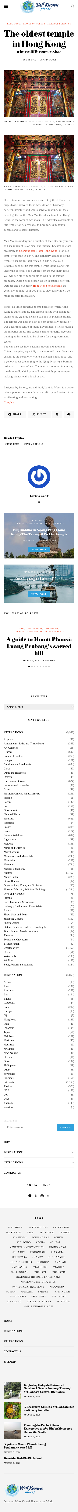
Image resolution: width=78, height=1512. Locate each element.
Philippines (10, 1065)
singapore (18, 1296)
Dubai (56, 1242)
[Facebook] (30, 1195)
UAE (6, 1090)
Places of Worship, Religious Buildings (47, 24)
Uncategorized (11, 948)
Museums (9, 864)
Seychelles (9, 1074)
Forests (7, 802)
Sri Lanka (9, 1082)
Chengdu (20, 1237)
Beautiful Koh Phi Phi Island (22, 1458)
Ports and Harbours (14, 893)
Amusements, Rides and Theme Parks (24, 743)
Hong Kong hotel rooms (47, 285)
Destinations (13, 975)
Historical (9, 818)
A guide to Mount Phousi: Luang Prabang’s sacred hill (39, 646)
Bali (6, 994)
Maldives (8, 1036)
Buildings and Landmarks (17, 764)
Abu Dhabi (16, 1227)
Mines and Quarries (14, 848)
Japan (7, 1032)
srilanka (60, 1296)
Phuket (45, 1291)
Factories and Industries (16, 785)
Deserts (8, 777)
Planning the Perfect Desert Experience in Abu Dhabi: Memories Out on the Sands (48, 1428)
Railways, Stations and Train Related (23, 906)
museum (40, 1272)
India (6, 1024)
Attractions (31, 572)
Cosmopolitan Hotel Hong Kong (38, 250)
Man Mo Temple (34, 444)
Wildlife (8, 960)
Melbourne (20, 1272)
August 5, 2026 (31, 661)
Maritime (9, 1040)
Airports (8, 739)
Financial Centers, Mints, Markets (22, 793)
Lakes (7, 831)
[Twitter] (36, 1195)
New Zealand (11, 1053)
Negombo (57, 1286)
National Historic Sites (39, 1282)
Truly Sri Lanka (39, 1301)
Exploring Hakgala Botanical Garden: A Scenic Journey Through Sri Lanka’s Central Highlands (47, 1388)
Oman (7, 1061)
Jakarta (58, 1252)
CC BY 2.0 (69, 124)
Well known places (40, 1306)
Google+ (9, 402)
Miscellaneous (11, 852)
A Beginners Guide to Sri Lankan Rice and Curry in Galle (49, 1408)
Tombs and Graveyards (16, 939)
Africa (7, 982)
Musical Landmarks (14, 868)
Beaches (8, 752)
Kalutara (20, 1257)
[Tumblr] (48, 1195)
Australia (8, 990)
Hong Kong (13, 24)
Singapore (9, 1078)
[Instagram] (42, 1195)
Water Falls (10, 956)
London (44, 1262)
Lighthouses (10, 839)
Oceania (8, 1057)
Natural (8, 873)
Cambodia (9, 1003)
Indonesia (9, 1028)
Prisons (8, 898)
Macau (61, 1262)
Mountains (51, 628)
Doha (41, 1242)
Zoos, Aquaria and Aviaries (18, 964)
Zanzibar (8, 1107)
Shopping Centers (13, 919)
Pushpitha (49, 661)
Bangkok (47, 1232)
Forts (6, 806)
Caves (7, 768)
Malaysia (8, 843)
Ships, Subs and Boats (15, 914)
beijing (66, 1232)
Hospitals (9, 823)
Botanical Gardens (13, 756)
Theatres (8, 935)
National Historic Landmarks (39, 1277)
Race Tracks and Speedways (19, 902)
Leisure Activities (13, 835)
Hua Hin (19, 1252)
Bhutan (7, 999)
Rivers (7, 910)
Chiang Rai (41, 1237)
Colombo (24, 1242)
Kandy (38, 1257)
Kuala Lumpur (22, 1262)
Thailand (8, 1086)
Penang (27, 1291)
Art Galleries (11, 748)
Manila (59, 1267)
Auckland (62, 1227)
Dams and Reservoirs (15, 773)
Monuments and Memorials (18, 856)
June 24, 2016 (29, 60)
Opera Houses (11, 881)
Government (10, 810)
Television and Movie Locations (21, 931)
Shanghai (63, 1291)
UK (6, 1094)
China (7, 1007)
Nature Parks (11, 877)
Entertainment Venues (15, 781)
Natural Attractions (29, 1286)
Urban (7, 952)
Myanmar (9, 1049)
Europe (8, 1011)
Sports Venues (11, 923)
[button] (29, 666)
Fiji (6, 1015)
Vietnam (8, 1103)
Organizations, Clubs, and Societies (23, 885)
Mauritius (9, 1044)
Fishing (8, 798)
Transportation (12, 944)
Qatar (7, 1069)
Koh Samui (57, 1257)
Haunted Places (12, 814)
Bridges (8, 760)
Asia (21, 628)
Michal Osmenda (14, 122)
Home (8, 1142)
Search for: (11, 1121)
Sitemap (10, 1361)
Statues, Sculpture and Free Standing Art (26, 927)
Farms (7, 789)
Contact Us (12, 1172)
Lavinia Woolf (48, 60)
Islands (7, 827)
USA (6, 1099)
